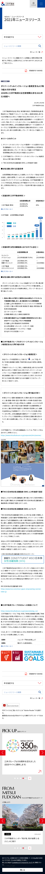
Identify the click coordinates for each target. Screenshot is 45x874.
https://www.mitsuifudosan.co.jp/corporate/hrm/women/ (21, 435)
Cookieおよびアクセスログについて (22, 862)
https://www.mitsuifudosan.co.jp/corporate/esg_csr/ (19, 611)
